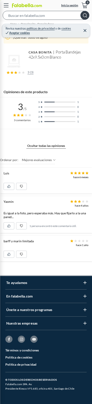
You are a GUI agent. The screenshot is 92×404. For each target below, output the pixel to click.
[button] (46, 16)
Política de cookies (18, 357)
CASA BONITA (40, 52)
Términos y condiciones (22, 350)
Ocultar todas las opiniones (46, 146)
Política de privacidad (20, 364)
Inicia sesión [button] (69, 5)
